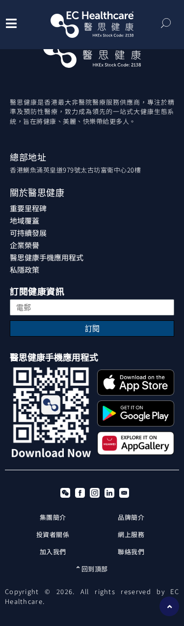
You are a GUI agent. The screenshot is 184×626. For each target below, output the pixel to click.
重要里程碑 (28, 208)
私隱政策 (24, 269)
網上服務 (131, 534)
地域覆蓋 (24, 220)
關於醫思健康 (37, 193)
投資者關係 (53, 534)
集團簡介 (53, 517)
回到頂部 (93, 568)
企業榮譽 (24, 245)
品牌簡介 (131, 517)
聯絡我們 (131, 551)
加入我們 (53, 551)
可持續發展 (28, 233)
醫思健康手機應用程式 (46, 257)
